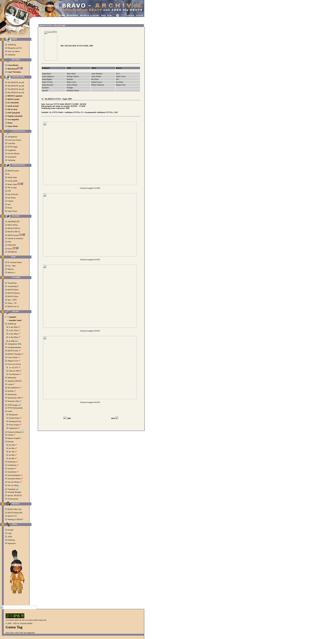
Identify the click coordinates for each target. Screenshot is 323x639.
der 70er (12, 452)
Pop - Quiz (11, 266)
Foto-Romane (14, 374)
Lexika (10, 384)
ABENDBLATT (13, 222)
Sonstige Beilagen (14, 492)
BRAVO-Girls (12, 351)
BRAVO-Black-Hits (14, 513)
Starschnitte (11, 157)
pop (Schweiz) (12, 194)
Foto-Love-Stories (14, 140)
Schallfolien (11, 465)
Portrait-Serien (14, 418)
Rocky (10, 208)
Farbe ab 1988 (14, 371)
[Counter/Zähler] (15, 618)
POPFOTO (11, 245)
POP (9, 191)
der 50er (12, 445)
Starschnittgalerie (13, 475)
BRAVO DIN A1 (14, 228)
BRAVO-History (13, 293)
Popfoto (10, 201)
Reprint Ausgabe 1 (14, 438)
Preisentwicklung (13, 432)
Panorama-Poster (15, 421)
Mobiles (10, 391)
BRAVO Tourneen (14, 354)
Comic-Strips (12, 357)
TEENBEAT (12, 252)
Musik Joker (12, 177)
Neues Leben (12, 184)
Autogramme (12, 137)
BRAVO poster (13, 171)
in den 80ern (13, 334)
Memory (10, 269)
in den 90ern (13, 337)
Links (9, 533)
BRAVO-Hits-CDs (14, 509)
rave (9, 204)
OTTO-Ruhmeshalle (15, 408)
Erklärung (11, 540)
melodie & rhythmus (15, 238)
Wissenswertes (12, 499)
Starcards (10, 468)
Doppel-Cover (12, 361)
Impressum (11, 543)
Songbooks (11, 150)
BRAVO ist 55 (13, 306)
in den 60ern (13, 327)
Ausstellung (11, 283)
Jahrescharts (11, 378)
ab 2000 (12, 341)
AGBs (9, 537)
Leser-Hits (11, 143)
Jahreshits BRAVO (14, 381)
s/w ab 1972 (13, 367)
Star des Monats (13, 153)
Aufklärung (11, 45)
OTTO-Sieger (12, 147)
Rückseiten (11, 462)
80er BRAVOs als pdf (15, 92)
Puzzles (10, 435)
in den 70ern (13, 330)
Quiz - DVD (12, 300)
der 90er (12, 458)
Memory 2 (11, 272)
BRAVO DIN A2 (14, 232)
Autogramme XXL (14, 344)
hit (8, 174)
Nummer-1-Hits (13, 401)
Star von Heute (13, 485)
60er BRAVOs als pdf (15, 86)
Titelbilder (11, 55)
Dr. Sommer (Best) (14, 262)
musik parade (12, 181)
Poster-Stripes (14, 425)
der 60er (12, 448)
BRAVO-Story (13, 296)
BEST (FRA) (12, 225)
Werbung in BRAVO (15, 519)
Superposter (13, 428)
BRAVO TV (12, 516)
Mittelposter (13, 415)
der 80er (12, 455)
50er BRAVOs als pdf (15, 82)
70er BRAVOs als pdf (15, 89)
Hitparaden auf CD (14, 48)
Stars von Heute (13, 51)
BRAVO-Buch (12, 290)
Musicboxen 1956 (14, 398)
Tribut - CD (11, 303)
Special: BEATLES (14, 495)
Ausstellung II (12, 286)
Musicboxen (12, 394)
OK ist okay (12, 187)
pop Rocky (11, 198)
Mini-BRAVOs (13, 388)
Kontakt (10, 530)
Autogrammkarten (14, 347)
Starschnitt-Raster (14, 479)
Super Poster (12, 211)
